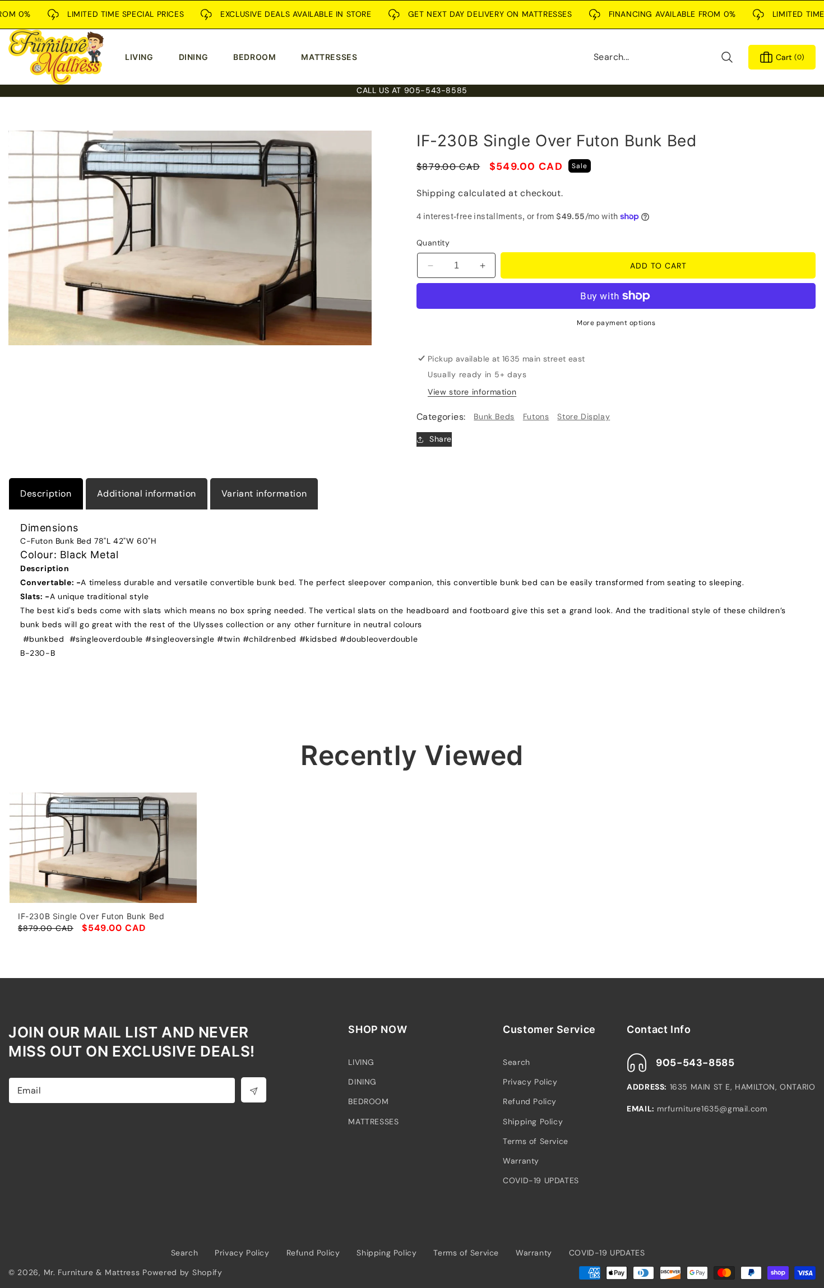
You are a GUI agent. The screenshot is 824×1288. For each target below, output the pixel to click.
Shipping (436, 193)
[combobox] (663, 57)
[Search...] (726, 57)
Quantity (433, 243)
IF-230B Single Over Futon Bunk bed (91, 916)
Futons (536, 416)
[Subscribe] (253, 1089)
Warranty (521, 1161)
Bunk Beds (494, 416)
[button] (142, 57)
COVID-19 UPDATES (541, 1180)
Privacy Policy (530, 1082)
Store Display (583, 416)
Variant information (264, 493)
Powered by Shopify (182, 1272)
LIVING (361, 1062)
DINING (362, 1082)
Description (46, 493)
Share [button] (440, 439)
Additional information (146, 493)
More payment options (616, 322)
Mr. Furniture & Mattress (92, 1272)
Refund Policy (530, 1101)
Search (516, 1062)
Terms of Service (535, 1141)
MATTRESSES (373, 1121)
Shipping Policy (533, 1121)
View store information (472, 392)
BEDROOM (368, 1101)
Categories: (440, 417)
